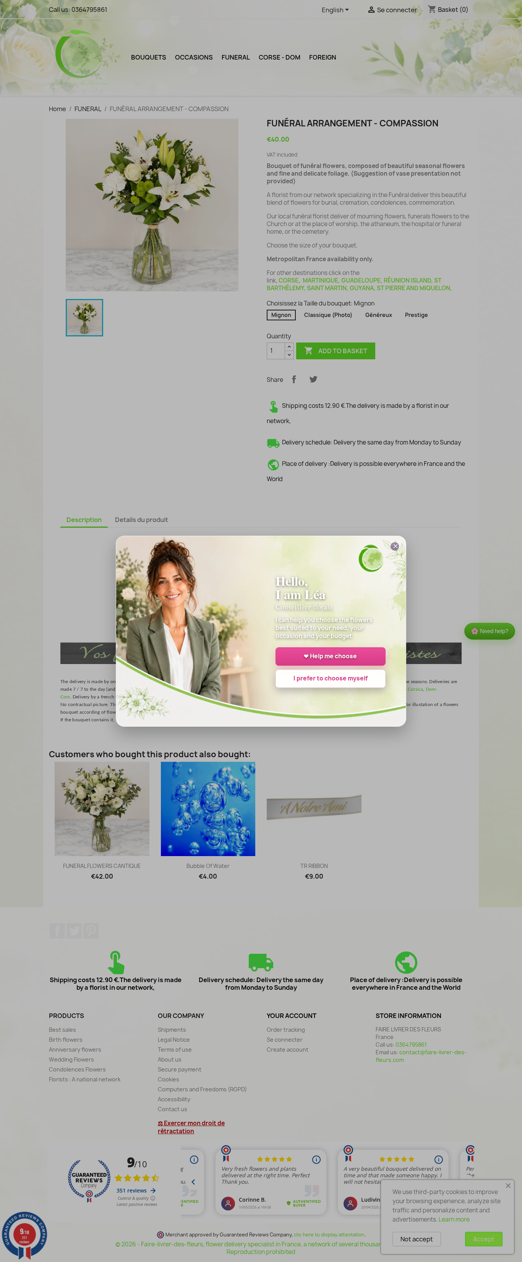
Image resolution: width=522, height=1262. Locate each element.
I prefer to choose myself (330, 678)
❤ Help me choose (330, 656)
